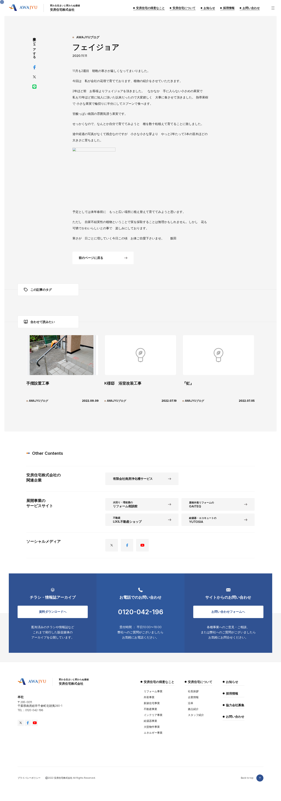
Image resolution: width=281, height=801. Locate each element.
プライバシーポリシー (29, 777)
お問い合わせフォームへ (228, 611)
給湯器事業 (150, 720)
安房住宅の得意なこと (159, 682)
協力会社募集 (235, 705)
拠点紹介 (193, 709)
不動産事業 (150, 709)
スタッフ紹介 (196, 714)
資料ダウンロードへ (53, 611)
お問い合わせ (235, 716)
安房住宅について (200, 682)
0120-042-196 (140, 612)
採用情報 (232, 693)
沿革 (190, 703)
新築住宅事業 (152, 703)
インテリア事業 (153, 714)
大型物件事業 (152, 726)
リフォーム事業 (153, 691)
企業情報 (193, 697)
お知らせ (232, 682)
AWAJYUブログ (87, 37)
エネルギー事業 (153, 732)
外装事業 (149, 697)
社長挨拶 (193, 691)
